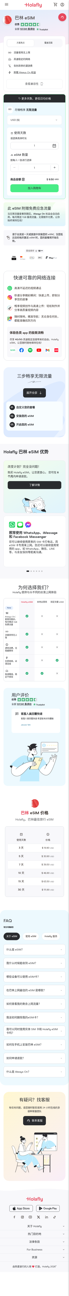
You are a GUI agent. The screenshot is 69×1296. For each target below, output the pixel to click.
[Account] (62, 5)
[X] (39, 1217)
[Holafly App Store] (21, 1208)
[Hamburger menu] (6, 5)
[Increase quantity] (54, 168)
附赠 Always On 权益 (25, 72)
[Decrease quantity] (14, 168)
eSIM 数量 (21, 154)
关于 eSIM (11, 936)
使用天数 (20, 133)
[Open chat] (62, 17)
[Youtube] (30, 1217)
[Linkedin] (47, 1217)
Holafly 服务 (51, 936)
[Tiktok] (55, 1217)
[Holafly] (34, 1199)
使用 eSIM (30, 936)
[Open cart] (56, 4)
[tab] (20, 43)
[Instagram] (22, 1217)
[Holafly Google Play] (48, 1208)
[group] (35, 949)
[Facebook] (14, 1217)
